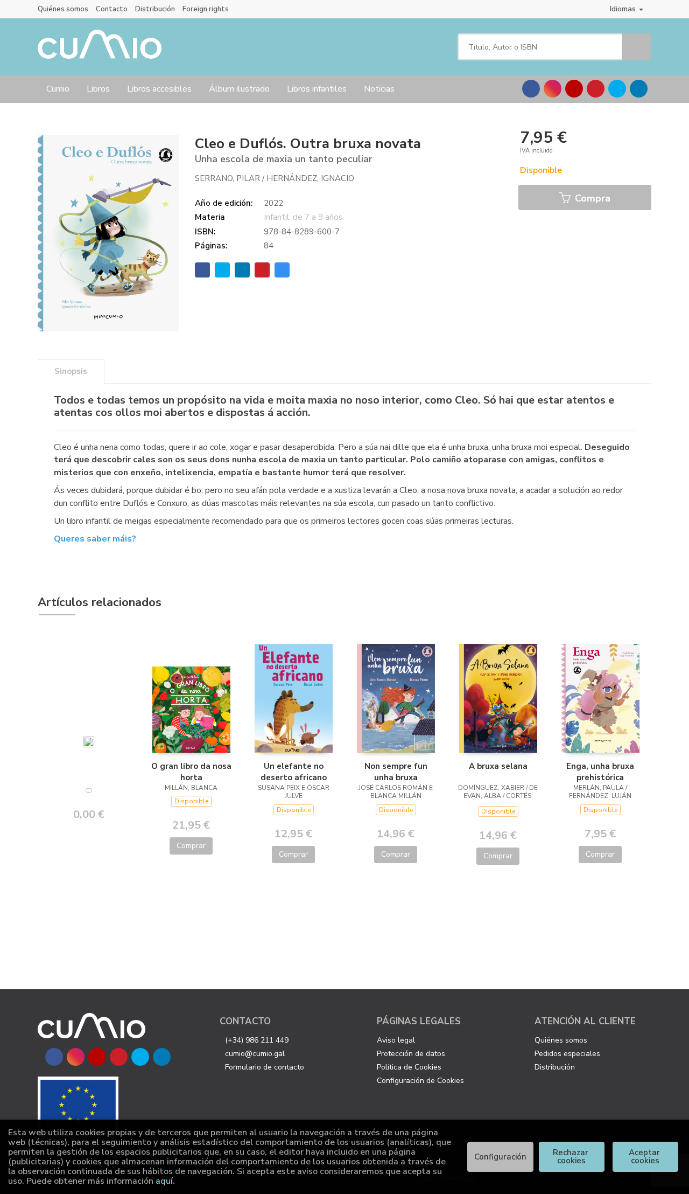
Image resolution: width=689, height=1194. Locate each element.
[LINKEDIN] (639, 89)
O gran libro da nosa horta (191, 771)
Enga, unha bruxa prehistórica (600, 771)
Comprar (191, 846)
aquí (164, 1181)
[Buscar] (636, 46)
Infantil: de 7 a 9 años (303, 217)
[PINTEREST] (595, 89)
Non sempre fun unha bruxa (395, 771)
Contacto (112, 9)
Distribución (155, 9)
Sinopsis (70, 371)
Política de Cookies (409, 1067)
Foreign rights (205, 9)
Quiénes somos (63, 9)
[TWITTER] (617, 89)
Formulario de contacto (264, 1067)
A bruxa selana (498, 766)
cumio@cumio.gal (255, 1054)
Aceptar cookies (645, 1156)
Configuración (500, 1156)
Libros (98, 89)
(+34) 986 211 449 (257, 1040)
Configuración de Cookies (420, 1080)
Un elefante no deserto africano (294, 771)
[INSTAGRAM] (552, 89)
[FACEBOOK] (531, 89)
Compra (591, 198)
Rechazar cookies (571, 1156)
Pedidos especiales (567, 1054)
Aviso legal (396, 1040)
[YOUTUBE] (574, 89)
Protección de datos (411, 1054)
